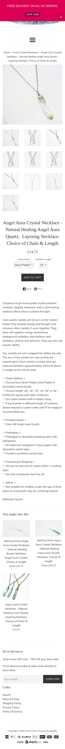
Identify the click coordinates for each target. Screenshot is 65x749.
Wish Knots (31, 731)
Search (7, 694)
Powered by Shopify (47, 731)
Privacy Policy (11, 707)
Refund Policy (11, 699)
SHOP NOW (32, 14)
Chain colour (24, 259)
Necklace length (43, 259)
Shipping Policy (12, 703)
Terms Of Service (13, 711)
